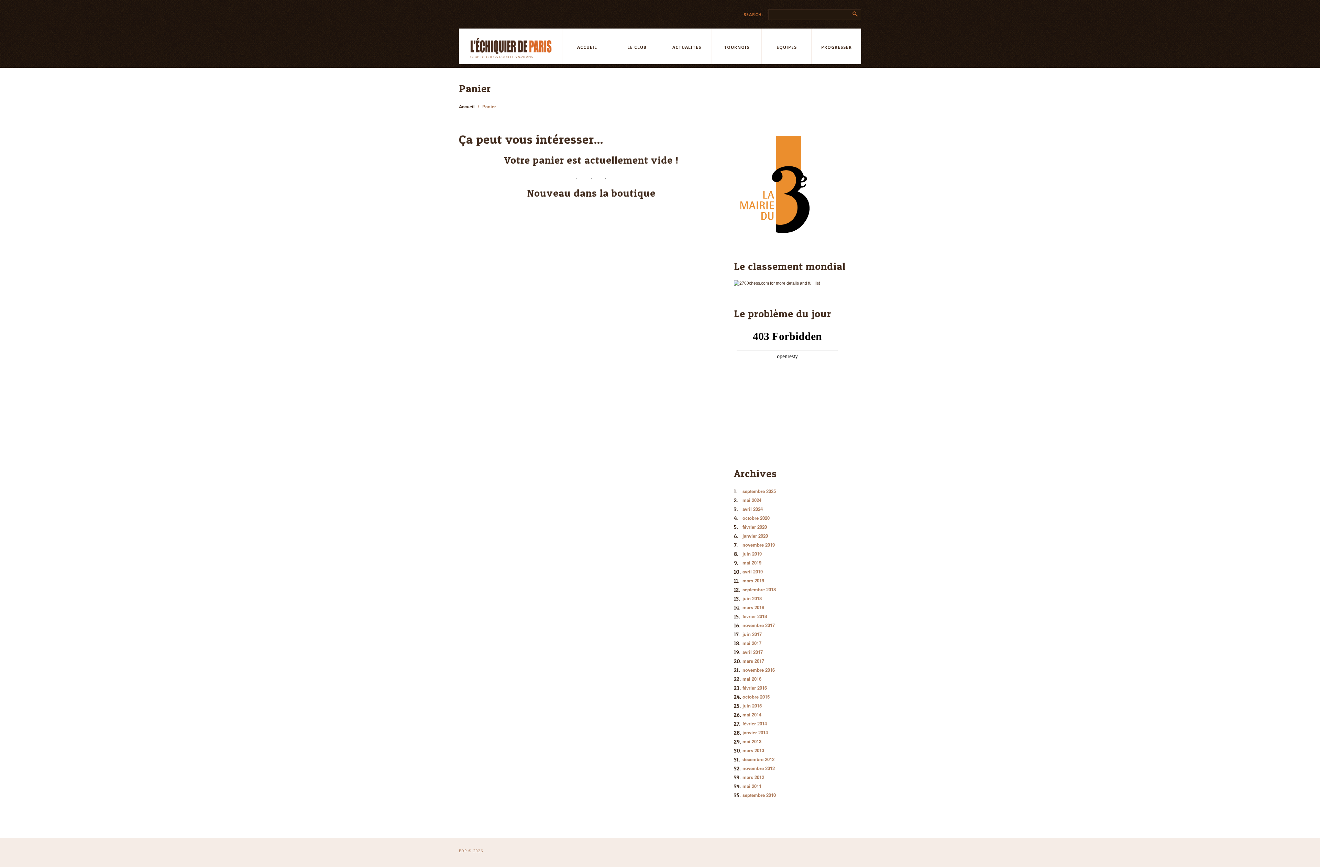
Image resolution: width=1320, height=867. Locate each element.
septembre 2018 (759, 589)
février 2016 (754, 687)
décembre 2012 (758, 759)
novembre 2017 (758, 625)
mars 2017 (753, 661)
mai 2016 (751, 679)
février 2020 (754, 527)
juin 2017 (752, 634)
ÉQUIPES (787, 47)
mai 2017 (751, 643)
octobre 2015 (756, 696)
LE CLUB (637, 47)
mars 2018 (753, 607)
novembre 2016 (758, 670)
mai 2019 (751, 562)
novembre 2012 (758, 768)
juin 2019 (752, 553)
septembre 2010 (759, 795)
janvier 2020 (755, 536)
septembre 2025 (759, 491)
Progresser (836, 47)
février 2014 (754, 723)
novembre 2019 (758, 544)
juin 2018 (752, 598)
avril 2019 (752, 571)
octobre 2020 (756, 518)
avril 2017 (752, 652)
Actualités (686, 47)
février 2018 (754, 616)
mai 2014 (751, 714)
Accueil (587, 47)
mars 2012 (753, 777)
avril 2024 (752, 509)
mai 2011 (751, 786)
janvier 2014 (755, 732)
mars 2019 (753, 580)
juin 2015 (752, 705)
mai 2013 (751, 741)
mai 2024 (751, 500)
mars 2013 (753, 750)
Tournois (736, 47)
